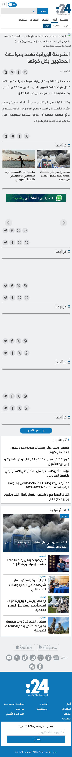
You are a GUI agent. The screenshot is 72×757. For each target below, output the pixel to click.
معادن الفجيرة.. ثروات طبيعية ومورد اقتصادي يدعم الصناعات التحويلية (25, 626)
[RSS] (32, 666)
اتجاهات (34, 19)
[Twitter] (17, 658)
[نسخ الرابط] (5, 72)
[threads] (48, 658)
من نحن (20, 708)
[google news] (56, 658)
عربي (66, 25)
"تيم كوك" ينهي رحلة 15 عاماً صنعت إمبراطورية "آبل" (26, 562)
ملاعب (67, 713)
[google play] (48, 650)
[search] (3, 4)
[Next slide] (63, 222)
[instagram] (33, 658)
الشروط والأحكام (15, 713)
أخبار (54, 19)
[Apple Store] (24, 650)
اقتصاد (45, 19)
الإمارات (56, 25)
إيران (33, 11)
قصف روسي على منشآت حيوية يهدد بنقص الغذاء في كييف (55, 175)
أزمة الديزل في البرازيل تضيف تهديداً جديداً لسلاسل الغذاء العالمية (26, 605)
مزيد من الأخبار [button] (36, 430)
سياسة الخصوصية (14, 704)
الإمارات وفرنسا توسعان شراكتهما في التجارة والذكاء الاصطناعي (27, 585)
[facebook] (40, 666)
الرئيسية (64, 19)
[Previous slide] (8, 222)
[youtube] (9, 658)
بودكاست (42, 708)
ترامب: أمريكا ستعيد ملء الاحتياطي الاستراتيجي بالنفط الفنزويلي (20, 175)
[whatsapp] (40, 658)
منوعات (22, 19)
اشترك (36, 739)
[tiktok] (25, 658)
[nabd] (64, 658)
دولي (47, 25)
